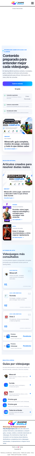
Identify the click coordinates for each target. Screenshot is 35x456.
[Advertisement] (17, 27)
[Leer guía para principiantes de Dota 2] (7, 212)
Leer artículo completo (10, 148)
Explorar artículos (17, 83)
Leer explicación (17, 219)
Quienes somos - (17, 452)
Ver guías (17, 89)
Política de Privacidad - (16, 454)
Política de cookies (25, 452)
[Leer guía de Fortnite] (17, 178)
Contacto (24, 454)
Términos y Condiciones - (7, 452)
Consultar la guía (9, 198)
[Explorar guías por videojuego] (7, 232)
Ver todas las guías (18, 237)
